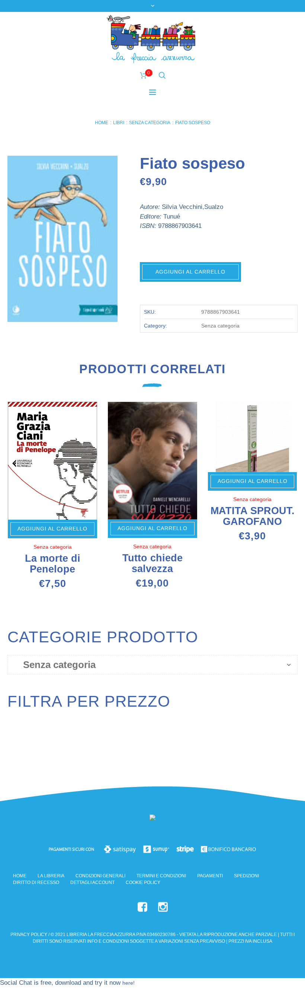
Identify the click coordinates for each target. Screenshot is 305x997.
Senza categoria (149, 122)
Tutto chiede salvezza (152, 563)
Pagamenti (210, 875)
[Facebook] (142, 907)
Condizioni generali (100, 875)
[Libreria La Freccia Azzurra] (152, 819)
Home (101, 122)
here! (128, 983)
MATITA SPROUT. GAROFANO (253, 516)
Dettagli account (92, 882)
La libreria (51, 875)
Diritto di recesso (36, 882)
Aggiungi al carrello (190, 272)
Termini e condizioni (161, 875)
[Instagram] (163, 907)
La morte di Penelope (52, 564)
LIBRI (118, 122)
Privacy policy (28, 934)
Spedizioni (246, 875)
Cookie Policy (143, 882)
